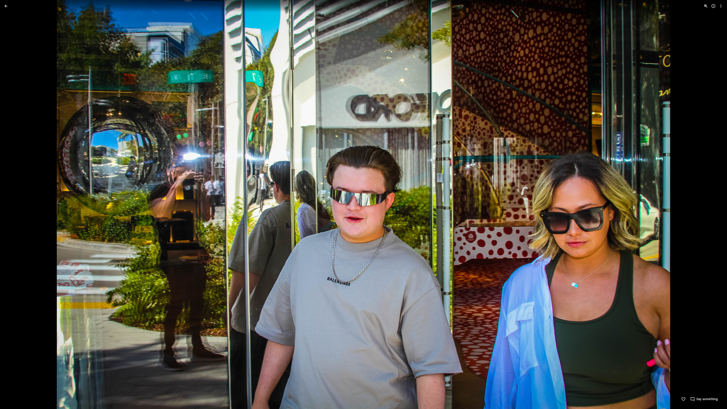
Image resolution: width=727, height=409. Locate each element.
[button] (10, 204)
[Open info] (713, 6)
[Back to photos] (6, 6)
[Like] (683, 399)
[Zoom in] (706, 6)
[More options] (721, 6)
